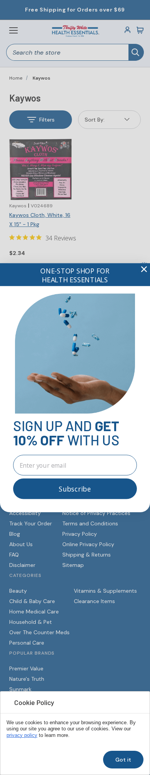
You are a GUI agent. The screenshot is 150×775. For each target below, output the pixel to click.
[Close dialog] (144, 269)
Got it (123, 759)
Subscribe (75, 488)
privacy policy (22, 735)
